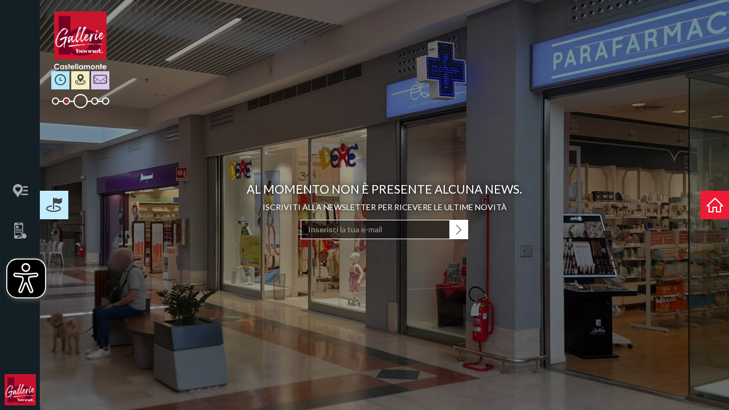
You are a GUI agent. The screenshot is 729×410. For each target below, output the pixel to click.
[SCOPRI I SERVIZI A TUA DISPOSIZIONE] (54, 205)
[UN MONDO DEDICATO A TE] (715, 205)
